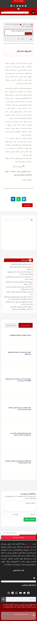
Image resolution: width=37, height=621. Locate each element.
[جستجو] (3, 599)
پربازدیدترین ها (25, 325)
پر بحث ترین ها (11, 325)
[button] (33, 12)
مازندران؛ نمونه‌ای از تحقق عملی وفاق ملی (21, 264)
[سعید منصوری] (30, 338)
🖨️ (31, 39)
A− (18, 39)
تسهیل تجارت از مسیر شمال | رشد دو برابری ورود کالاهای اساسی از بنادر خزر (18, 379)
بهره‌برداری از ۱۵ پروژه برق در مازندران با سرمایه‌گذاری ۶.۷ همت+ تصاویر (21, 434)
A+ (22, 39)
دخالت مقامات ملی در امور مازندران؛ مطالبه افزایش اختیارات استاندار (19, 408)
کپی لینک (28, 34)
